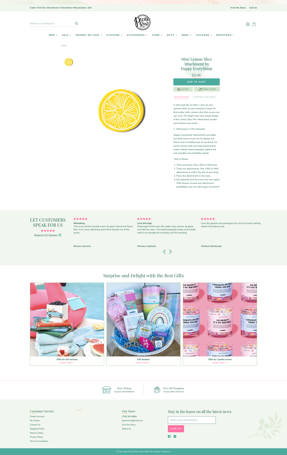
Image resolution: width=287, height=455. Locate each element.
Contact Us (35, 424)
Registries (224, 35)
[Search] (74, 23)
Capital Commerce (162, 451)
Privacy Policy (36, 437)
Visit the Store (238, 7)
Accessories (136, 35)
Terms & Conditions (39, 441)
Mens (186, 35)
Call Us (253, 7)
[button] (165, 251)
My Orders (35, 420)
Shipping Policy (37, 428)
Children (203, 35)
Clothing (113, 35)
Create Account (37, 416)
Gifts (171, 35)
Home (156, 35)
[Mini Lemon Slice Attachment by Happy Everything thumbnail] (69, 61)
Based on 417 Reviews (46, 235)
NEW (52, 35)
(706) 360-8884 (129, 416)
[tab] (181, 97)
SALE (66, 35)
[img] (48, 230)
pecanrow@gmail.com (132, 420)
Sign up (176, 428)
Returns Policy (36, 433)
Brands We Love (88, 35)
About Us (126, 428)
